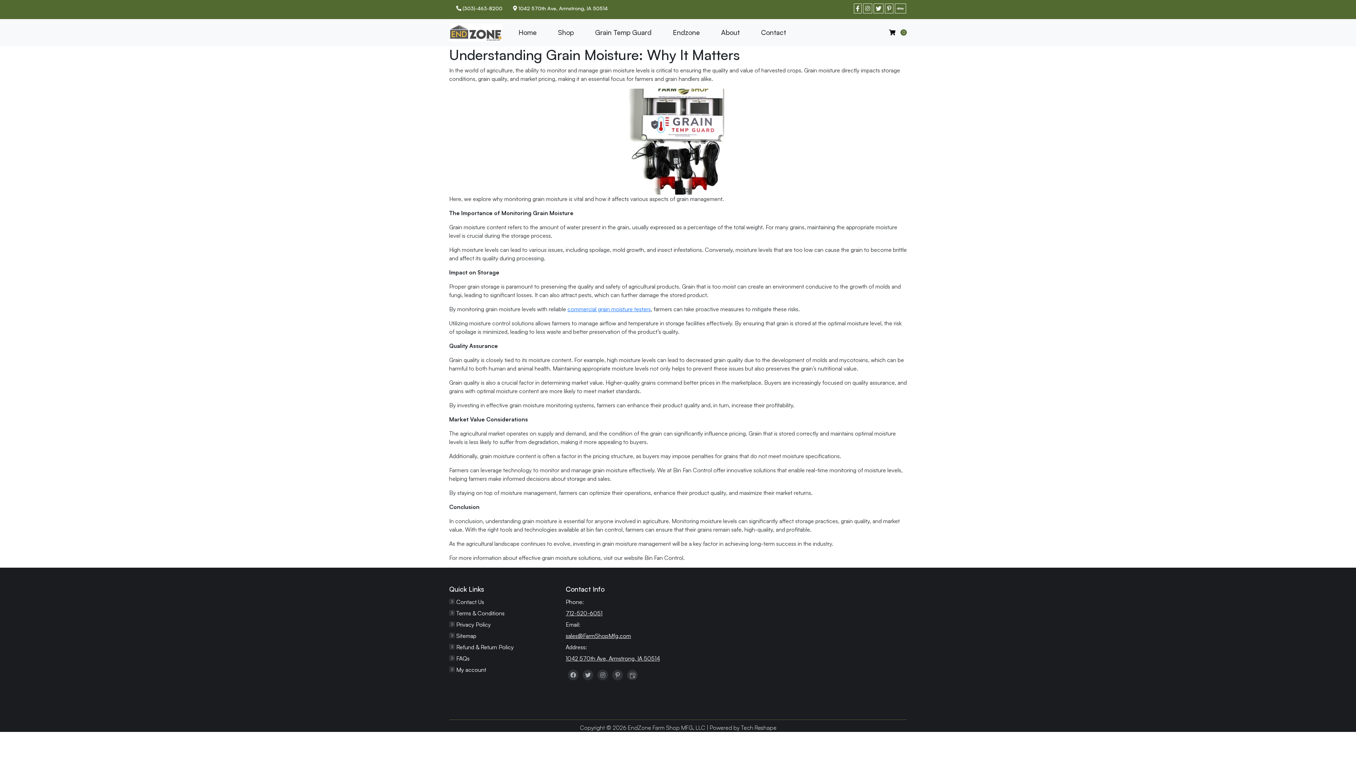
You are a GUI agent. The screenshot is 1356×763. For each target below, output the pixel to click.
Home (527, 32)
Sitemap (466, 635)
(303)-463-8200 (481, 8)
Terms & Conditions (480, 613)
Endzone (686, 32)
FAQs (463, 658)
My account (471, 669)
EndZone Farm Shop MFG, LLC (666, 727)
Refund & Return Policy (485, 647)
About (730, 32)
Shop (566, 32)
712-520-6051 (584, 613)
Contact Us (470, 601)
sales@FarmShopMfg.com (598, 635)
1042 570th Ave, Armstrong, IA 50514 (613, 658)
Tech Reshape (759, 727)
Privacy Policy (473, 624)
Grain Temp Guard (623, 32)
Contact (773, 32)
